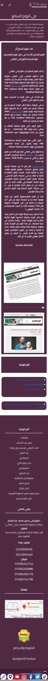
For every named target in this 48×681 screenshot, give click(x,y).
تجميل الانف (24, 483)
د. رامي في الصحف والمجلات (24, 26)
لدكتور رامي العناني (12, 673)
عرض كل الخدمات (24, 443)
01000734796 (24, 579)
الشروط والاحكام (24, 648)
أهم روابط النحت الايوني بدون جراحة (30, 379)
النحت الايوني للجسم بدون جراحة (24, 448)
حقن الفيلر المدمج (24, 498)
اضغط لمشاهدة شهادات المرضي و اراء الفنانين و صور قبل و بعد (25, 405)
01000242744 (24, 564)
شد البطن (24, 453)
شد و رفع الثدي (24, 463)
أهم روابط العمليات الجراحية (33, 384)
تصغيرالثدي (24, 468)
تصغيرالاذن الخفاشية (24, 478)
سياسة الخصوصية (24, 658)
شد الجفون (24, 473)
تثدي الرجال (24, 488)
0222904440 (24, 554)
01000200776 (24, 574)
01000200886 (24, 569)
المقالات (24, 438)
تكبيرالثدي (24, 458)
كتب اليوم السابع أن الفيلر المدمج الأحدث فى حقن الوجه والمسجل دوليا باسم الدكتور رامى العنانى (25, 33)
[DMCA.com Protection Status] (24, 642)
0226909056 (24, 549)
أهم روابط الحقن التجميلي (34, 389)
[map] (24, 617)
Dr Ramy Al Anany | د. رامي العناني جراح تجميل (26, 24)
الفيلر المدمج (16, 111)
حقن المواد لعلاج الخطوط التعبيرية (24, 493)
